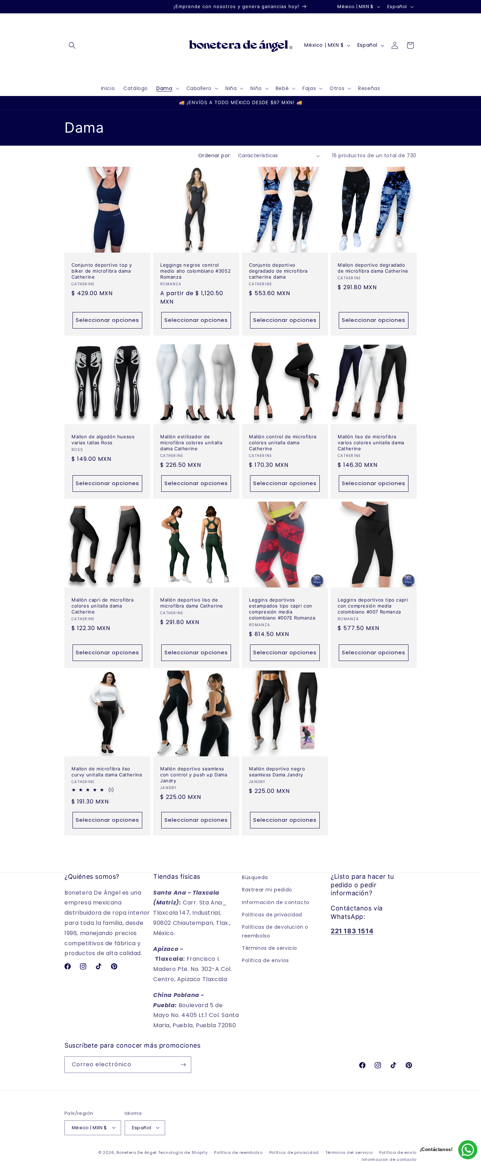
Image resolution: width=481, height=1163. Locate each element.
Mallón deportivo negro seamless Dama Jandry (277, 771)
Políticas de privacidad (272, 914)
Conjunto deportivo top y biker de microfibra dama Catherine (101, 271)
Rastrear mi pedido (267, 889)
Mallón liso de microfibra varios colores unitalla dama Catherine (371, 442)
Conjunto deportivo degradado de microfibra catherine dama (278, 271)
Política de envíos (265, 960)
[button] (72, 45)
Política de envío (398, 1152)
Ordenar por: (214, 155)
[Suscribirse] (183, 1064)
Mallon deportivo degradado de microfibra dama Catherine (373, 268)
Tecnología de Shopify (183, 1152)
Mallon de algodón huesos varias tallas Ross (103, 439)
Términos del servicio (349, 1152)
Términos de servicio (269, 948)
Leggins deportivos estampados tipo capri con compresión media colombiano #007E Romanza (282, 609)
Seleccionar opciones (107, 320)
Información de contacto (276, 901)
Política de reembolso (238, 1152)
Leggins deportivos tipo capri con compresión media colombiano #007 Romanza (373, 606)
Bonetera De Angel (137, 1152)
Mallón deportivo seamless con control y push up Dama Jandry (193, 774)
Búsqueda (255, 877)
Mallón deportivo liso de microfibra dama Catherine (191, 603)
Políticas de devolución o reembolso (275, 931)
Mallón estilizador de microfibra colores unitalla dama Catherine (191, 442)
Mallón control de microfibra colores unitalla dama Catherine (283, 442)
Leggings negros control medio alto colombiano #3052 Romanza (195, 271)
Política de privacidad (294, 1152)
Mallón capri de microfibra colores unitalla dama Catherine (102, 606)
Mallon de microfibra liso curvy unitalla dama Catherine (106, 771)
